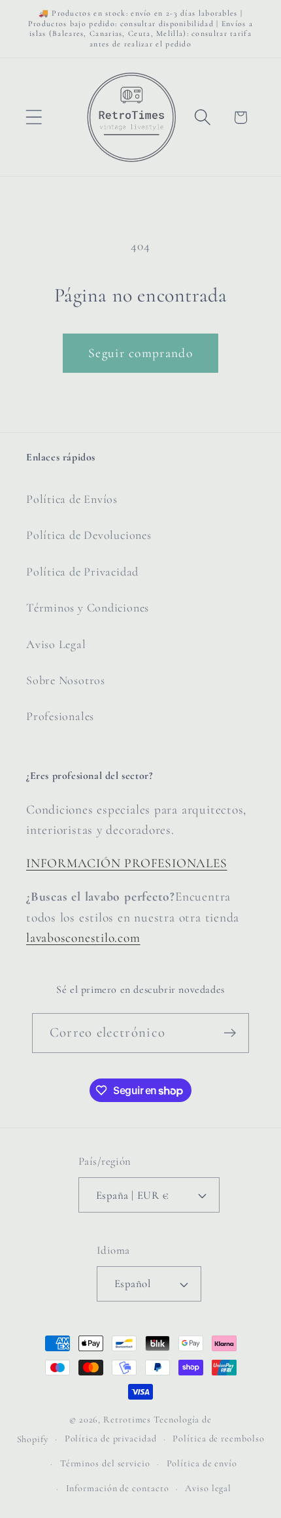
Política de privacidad (111, 1438)
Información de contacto (117, 1488)
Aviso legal (208, 1488)
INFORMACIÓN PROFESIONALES (126, 863)
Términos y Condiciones (87, 607)
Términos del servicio (105, 1463)
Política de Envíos (72, 499)
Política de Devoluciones (89, 535)
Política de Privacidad (82, 571)
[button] (33, 117)
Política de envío (202, 1463)
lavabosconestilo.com (83, 938)
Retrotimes (127, 1419)
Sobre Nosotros (65, 680)
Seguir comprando (140, 353)
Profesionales (60, 716)
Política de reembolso (218, 1438)
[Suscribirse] (229, 1033)
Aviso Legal (56, 644)
